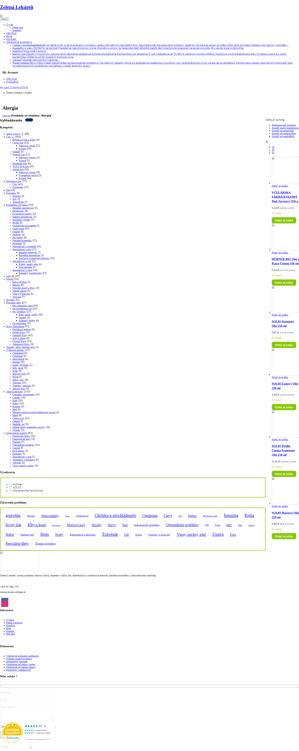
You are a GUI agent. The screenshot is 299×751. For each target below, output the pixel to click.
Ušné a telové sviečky (23, 465)
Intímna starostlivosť (22, 217)
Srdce (10, 534)
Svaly (59, 534)
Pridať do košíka (280, 186)
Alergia (31, 515)
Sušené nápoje (19, 291)
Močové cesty (19, 374)
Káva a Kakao (19, 282)
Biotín (67, 516)
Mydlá (15, 222)
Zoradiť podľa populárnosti (285, 128)
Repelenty (17, 243)
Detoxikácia (18, 359)
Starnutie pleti (27, 534)
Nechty (97, 525)
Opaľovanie (18, 228)
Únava (218, 534)
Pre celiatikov (19, 311)
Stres (44, 534)
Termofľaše (18, 202)
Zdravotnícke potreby (16, 433)
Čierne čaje (18, 142)
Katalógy (16, 30)
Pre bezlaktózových (22, 308)
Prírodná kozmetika (22, 240)
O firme (10, 620)
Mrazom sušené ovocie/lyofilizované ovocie (34, 412)
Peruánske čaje (19, 163)
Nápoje (9, 279)
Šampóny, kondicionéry (30, 273)
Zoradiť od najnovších (283, 130)
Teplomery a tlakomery (23, 459)
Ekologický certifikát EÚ (18, 670)
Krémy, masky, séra (28, 264)
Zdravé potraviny (14, 391)
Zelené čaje (18, 169)
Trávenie (35, 60)
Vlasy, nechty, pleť (191, 534)
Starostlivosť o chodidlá (24, 246)
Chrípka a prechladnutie (150, 45)
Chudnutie (17, 356)
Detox (192, 516)
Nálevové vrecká (27, 145)
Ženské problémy (45, 543)
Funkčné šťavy (19, 335)
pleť (229, 525)
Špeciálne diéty (13, 302)
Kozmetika (17, 187)
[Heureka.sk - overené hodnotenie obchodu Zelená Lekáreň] (28, 741)
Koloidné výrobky (21, 219)
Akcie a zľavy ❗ (15, 134)
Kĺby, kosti (17, 368)
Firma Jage (17, 27)
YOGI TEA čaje (20, 166)
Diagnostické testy (21, 439)
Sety (14, 199)
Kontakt (10, 631)
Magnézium (56, 525)
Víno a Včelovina (21, 294)
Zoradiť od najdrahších (283, 136)
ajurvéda (13, 515)
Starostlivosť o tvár (21, 261)
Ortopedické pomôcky (23, 445)
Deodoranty (18, 211)
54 (273, 152)
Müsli (15, 415)
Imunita (128, 48)
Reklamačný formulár (17, 661)
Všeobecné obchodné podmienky (22, 656)
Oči (207, 525)
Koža (29, 51)
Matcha (16, 285)
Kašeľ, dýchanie (20, 365)
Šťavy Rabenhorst (15, 326)
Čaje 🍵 (10, 137)
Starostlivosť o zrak (22, 456)
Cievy (168, 516)
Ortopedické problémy (182, 525)
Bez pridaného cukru (22, 305)
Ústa (233, 534)
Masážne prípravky (28, 252)
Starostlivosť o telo (21, 249)
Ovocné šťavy (19, 341)
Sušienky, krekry (27, 320)
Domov (6, 115)
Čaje (14, 184)
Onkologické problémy (147, 525)
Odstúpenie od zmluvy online (20, 664)
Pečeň (15, 376)
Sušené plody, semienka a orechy (28, 427)
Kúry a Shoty (19, 338)
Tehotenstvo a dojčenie (83, 534)
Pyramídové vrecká (28, 175)
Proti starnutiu (25, 267)
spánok (251, 525)
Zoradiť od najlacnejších (284, 133)
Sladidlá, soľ (18, 424)
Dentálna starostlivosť (23, 208)
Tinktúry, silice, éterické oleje (20, 347)
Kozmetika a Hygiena (17, 205)
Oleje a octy (18, 418)
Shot (240, 525)
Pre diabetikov (19, 323)
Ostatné (16, 151)
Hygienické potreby (22, 214)
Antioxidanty (50, 515)
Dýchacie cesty (210, 516)
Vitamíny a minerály (159, 534)
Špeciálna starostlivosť (30, 255)
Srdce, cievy (18, 379)
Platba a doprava (14, 622)
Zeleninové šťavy (21, 344)
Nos (125, 525)
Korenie (16, 406)
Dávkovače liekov (21, 436)
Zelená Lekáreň (16, 7)
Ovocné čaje (18, 154)
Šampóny (17, 454)
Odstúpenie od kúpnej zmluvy (21, 667)
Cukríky (16, 397)
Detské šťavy (19, 332)
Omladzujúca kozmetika (24, 225)
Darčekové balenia (21, 329)
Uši (126, 534)
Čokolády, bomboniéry (23, 394)
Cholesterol (18, 353)
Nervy (112, 525)
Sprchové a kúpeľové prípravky (34, 258)
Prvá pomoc (18, 451)
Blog (8, 628)
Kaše (14, 400)
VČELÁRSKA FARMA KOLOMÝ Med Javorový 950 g (285, 197)
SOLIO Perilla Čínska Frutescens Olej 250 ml (283, 450)
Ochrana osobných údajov (19, 658)
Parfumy (16, 234)
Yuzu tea (16, 297)
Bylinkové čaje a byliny (24, 139)
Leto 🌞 (10, 276)
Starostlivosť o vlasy (22, 270)
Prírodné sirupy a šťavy (24, 288)
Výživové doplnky (15, 350)
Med (14, 409)
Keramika (11, 193)
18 (273, 147)
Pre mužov (17, 237)
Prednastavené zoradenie (284, 125)
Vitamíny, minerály (21, 385)
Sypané (22, 148)
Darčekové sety (13, 181)
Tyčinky (16, 430)
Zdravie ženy (18, 388)
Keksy (15, 403)
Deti (8, 190)
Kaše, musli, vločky (28, 314)
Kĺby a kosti (37, 525)
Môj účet (10, 634)
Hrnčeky (16, 196)
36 (273, 150)
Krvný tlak (13, 525)
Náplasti (16, 442)
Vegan (138, 534)
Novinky (10, 299)
